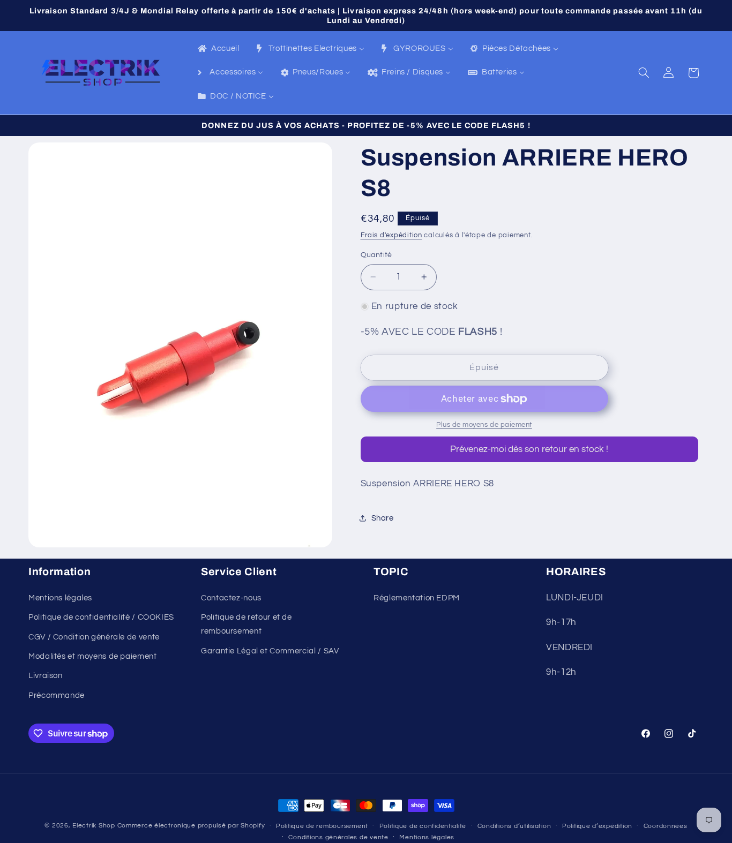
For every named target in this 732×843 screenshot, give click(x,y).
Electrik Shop (93, 826)
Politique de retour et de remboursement (246, 624)
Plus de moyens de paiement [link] (484, 425)
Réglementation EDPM (417, 598)
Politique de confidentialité (423, 826)
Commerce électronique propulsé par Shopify (191, 826)
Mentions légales (60, 598)
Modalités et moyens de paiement (92, 656)
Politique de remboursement (322, 826)
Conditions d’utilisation (514, 826)
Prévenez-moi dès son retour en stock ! (529, 449)
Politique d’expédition (597, 826)
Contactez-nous (231, 598)
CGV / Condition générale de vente (94, 637)
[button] (644, 73)
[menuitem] (218, 49)
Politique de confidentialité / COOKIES (101, 617)
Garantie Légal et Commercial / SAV (270, 651)
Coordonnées (666, 826)
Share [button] (382, 518)
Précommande (56, 695)
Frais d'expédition (391, 235)
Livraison (45, 676)
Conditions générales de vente (338, 837)
